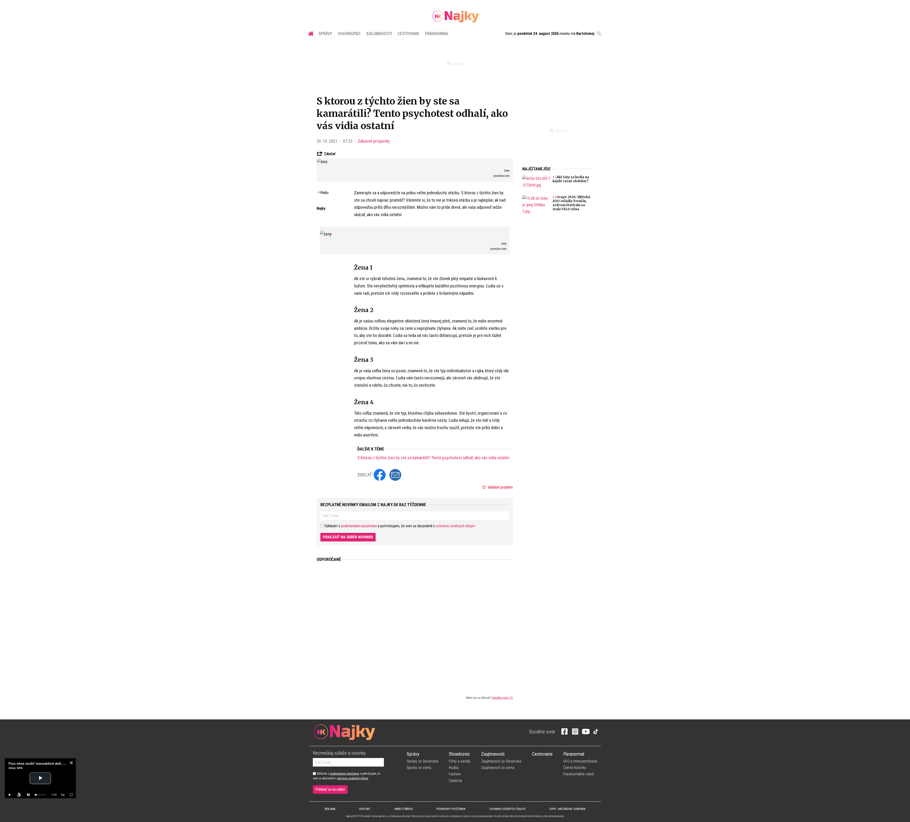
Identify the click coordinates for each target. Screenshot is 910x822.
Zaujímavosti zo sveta (497, 767)
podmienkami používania (359, 526)
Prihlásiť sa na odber (330, 789)
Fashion (455, 774)
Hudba (454, 767)
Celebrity (455, 780)
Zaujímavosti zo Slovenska (501, 761)
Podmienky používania (450, 809)
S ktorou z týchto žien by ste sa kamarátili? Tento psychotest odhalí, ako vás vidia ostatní (433, 458)
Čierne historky (574, 767)
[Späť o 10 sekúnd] (19, 794)
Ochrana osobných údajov (507, 809)
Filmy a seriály (459, 761)
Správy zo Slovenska (422, 761)
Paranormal (437, 33)
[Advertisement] (415, 625)
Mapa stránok (404, 809)
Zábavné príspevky (374, 141)
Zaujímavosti (379, 33)
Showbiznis (349, 33)
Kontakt (365, 809)
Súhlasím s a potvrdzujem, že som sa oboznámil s (346, 776)
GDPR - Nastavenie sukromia (567, 809)
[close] (71, 763)
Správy (325, 33)
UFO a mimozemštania (580, 761)
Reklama (330, 809)
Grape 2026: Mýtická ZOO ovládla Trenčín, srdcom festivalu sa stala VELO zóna (571, 203)
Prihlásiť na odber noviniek (348, 537)
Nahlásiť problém (500, 487)
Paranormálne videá (578, 774)
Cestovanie (408, 33)
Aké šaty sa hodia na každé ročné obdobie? (571, 179)
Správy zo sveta (419, 767)
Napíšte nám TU (502, 697)
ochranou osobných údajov (455, 526)
